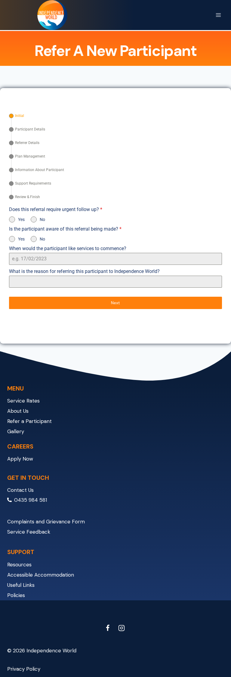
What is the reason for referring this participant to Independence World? (84, 271)
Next (115, 302)
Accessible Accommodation (40, 574)
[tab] (16, 116)
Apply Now (20, 458)
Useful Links (21, 585)
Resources (19, 564)
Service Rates (23, 400)
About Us (18, 411)
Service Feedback (28, 531)
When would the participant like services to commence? (67, 248)
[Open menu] (218, 15)
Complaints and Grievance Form (46, 521)
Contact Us (20, 490)
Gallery (15, 431)
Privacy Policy (23, 669)
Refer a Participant (29, 421)
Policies (16, 595)
